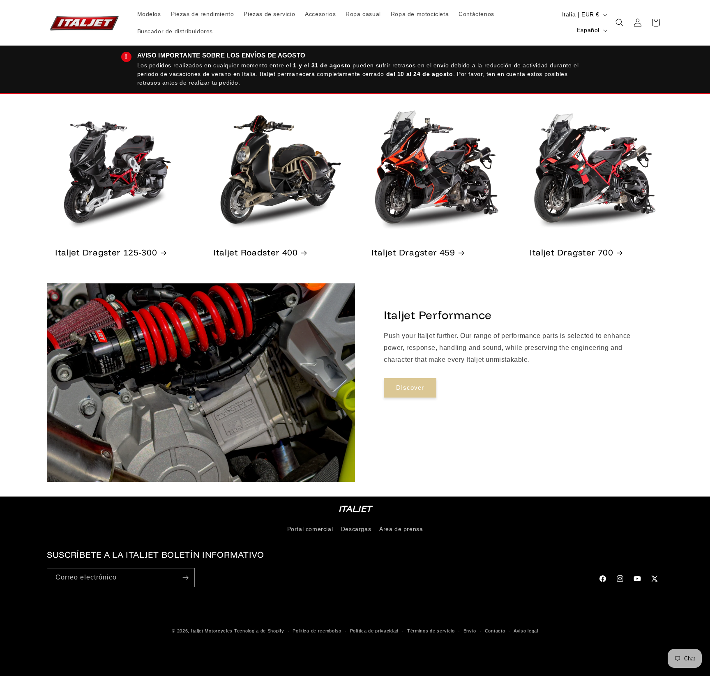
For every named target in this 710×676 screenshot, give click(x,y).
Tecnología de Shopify (259, 630)
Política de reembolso (317, 630)
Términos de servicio (431, 630)
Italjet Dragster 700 (571, 252)
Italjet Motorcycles (212, 630)
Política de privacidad (374, 630)
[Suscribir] (185, 577)
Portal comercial (310, 529)
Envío (470, 630)
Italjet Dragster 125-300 (106, 252)
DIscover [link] (410, 387)
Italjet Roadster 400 (255, 252)
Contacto (495, 630)
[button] (620, 23)
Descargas (356, 529)
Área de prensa (401, 529)
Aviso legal (526, 630)
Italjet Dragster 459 (413, 252)
